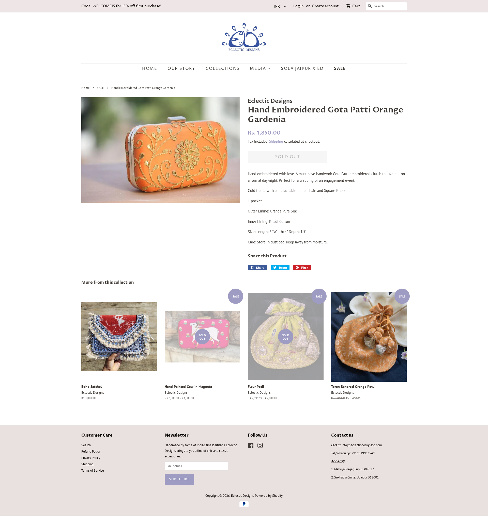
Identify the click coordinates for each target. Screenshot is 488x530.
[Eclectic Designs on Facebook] (251, 446)
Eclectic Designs (242, 495)
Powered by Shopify (269, 495)
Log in (298, 6)
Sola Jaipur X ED (302, 68)
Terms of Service (92, 470)
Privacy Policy (90, 458)
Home (149, 68)
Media (258, 68)
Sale (340, 68)
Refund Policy (90, 451)
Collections (223, 68)
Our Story (181, 68)
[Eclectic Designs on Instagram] (260, 446)
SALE (100, 88)
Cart (356, 6)
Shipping (276, 141)
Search (86, 445)
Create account (325, 6)
